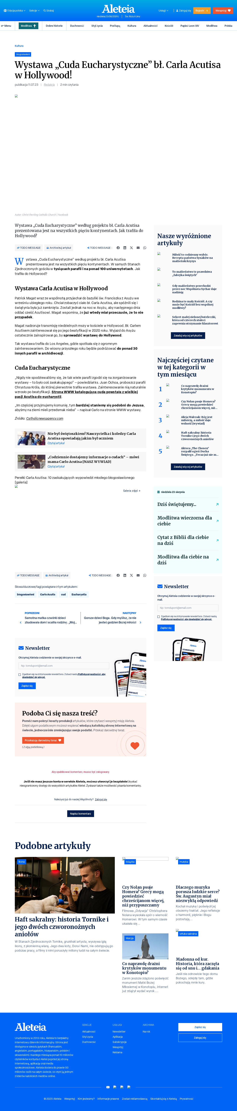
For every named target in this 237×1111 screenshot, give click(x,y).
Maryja (129, 938)
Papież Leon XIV (190, 25)
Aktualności (150, 25)
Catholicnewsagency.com (44, 418)
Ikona (22, 861)
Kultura (132, 25)
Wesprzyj (221, 10)
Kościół (169, 25)
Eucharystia (79, 594)
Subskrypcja (119, 1042)
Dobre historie (54, 25)
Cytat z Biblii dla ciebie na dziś (183, 540)
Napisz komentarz (80, 813)
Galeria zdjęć (130, 490)
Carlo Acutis (47, 594)
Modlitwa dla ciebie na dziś (183, 560)
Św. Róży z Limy (132, 16)
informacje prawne (108, 1098)
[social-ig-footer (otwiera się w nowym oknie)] (129, 1087)
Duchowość (77, 25)
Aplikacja (118, 1036)
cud (63, 594)
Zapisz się (27, 685)
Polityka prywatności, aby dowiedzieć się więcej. (186, 619)
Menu (7, 25)
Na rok (146, 1031)
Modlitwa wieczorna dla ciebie (184, 521)
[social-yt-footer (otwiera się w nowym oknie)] (108, 1087)
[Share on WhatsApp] (144, 247)
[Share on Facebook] (118, 247)
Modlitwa (26, 25)
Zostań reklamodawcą (134, 1098)
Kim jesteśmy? (86, 1098)
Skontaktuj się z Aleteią (163, 1098)
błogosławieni (25, 594)
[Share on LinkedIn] (124, 247)
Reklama (117, 1052)
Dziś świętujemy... (176, 504)
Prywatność (186, 1098)
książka (130, 861)
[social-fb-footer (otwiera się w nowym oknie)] (115, 1087)
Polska (228, 25)
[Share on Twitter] (131, 247)
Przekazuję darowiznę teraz (41, 740)
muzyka (184, 861)
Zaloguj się (185, 10)
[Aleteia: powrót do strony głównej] (118, 8)
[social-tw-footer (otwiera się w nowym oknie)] (122, 1087)
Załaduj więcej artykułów (188, 335)
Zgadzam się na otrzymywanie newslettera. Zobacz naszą (64, 676)
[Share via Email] (138, 247)
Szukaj (50, 10)
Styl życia (97, 25)
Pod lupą (115, 25)
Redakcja (49, 85)
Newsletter (119, 1031)
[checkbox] (20, 675)
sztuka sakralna (188, 933)
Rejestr (200, 10)
